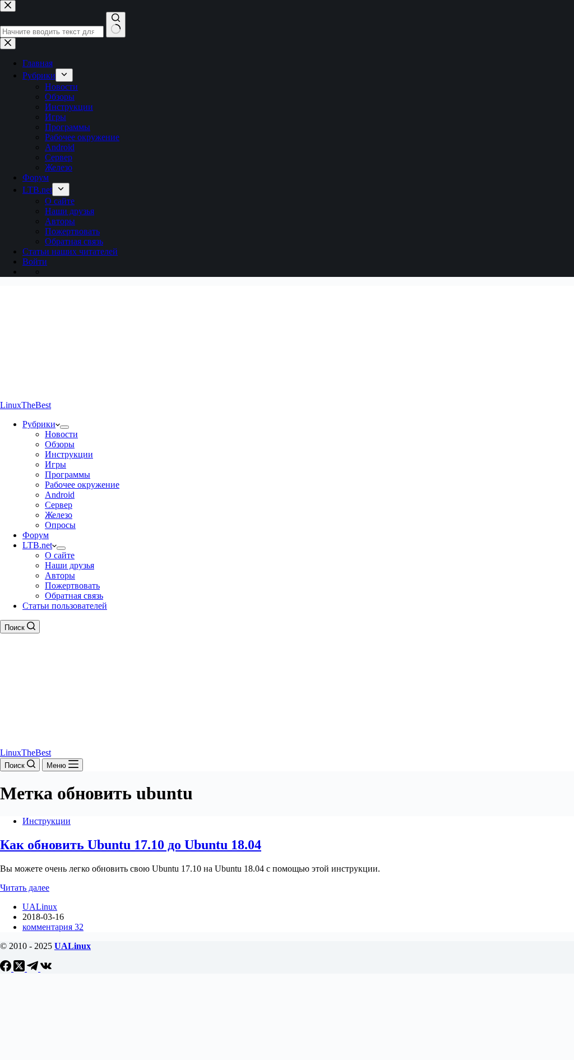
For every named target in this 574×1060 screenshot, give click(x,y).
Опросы (60, 525)
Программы (67, 474)
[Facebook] (6, 968)
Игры (55, 464)
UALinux (72, 946)
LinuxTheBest (25, 405)
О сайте (60, 555)
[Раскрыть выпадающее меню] (64, 427)
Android (60, 494)
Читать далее (24, 887)
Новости (61, 434)
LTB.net (37, 545)
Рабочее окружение (82, 484)
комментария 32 (53, 927)
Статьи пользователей (64, 605)
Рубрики (38, 424)
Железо (58, 515)
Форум (35, 535)
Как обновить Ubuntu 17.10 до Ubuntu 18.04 (130, 844)
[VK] (46, 968)
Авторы (60, 575)
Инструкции (69, 454)
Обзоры (60, 444)
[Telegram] (33, 968)
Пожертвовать (72, 585)
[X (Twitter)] (20, 968)
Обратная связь (74, 595)
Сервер (58, 505)
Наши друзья (69, 565)
